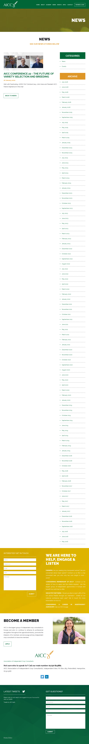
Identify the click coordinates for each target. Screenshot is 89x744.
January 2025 (66, 142)
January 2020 (66, 400)
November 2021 (67, 309)
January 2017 (66, 511)
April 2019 (65, 435)
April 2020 (65, 385)
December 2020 (67, 350)
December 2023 (67, 193)
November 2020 (67, 355)
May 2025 (65, 127)
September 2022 (67, 259)
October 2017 (66, 491)
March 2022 (65, 289)
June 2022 (65, 274)
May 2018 (65, 471)
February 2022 (66, 294)
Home (38, 4)
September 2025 (67, 117)
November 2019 (67, 410)
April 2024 (65, 173)
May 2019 (65, 430)
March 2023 (65, 233)
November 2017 (67, 486)
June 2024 (65, 163)
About (43, 4)
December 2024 (67, 148)
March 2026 (65, 97)
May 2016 (65, 541)
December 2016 (67, 516)
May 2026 (65, 92)
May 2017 (65, 501)
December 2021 (67, 304)
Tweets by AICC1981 (9, 702)
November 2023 (67, 198)
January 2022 (66, 299)
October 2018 (66, 466)
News (54, 4)
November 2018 (67, 461)
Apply (64, 4)
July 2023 (65, 213)
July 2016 (65, 531)
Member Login (80, 4)
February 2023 (66, 238)
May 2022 (65, 279)
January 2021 (66, 344)
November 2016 (67, 521)
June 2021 (65, 324)
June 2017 (65, 496)
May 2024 (65, 168)
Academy (48, 4)
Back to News (11, 96)
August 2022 (66, 264)
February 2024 (66, 183)
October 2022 (66, 254)
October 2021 (66, 314)
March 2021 (65, 334)
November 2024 (67, 153)
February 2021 (66, 339)
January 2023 (66, 243)
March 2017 (65, 506)
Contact (70, 4)
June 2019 (65, 425)
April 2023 (65, 228)
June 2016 (65, 536)
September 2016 (67, 526)
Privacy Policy (8, 737)
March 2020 (65, 390)
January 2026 (66, 107)
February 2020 (66, 395)
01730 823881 (55, 665)
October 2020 (66, 360)
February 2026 (66, 102)
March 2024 (65, 178)
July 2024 (65, 158)
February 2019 (66, 446)
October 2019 (66, 415)
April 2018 (65, 476)
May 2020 (65, 380)
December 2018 (67, 456)
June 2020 (65, 375)
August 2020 (66, 370)
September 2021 (67, 319)
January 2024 (66, 188)
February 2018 (66, 481)
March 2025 (65, 137)
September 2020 (67, 365)
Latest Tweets (12, 691)
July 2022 (65, 269)
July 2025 (65, 122)
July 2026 (65, 82)
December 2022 (67, 249)
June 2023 (65, 218)
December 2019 (67, 405)
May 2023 (65, 223)
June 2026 (65, 87)
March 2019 (65, 440)
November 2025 (67, 112)
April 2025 (65, 132)
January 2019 (66, 451)
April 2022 (65, 284)
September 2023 (67, 208)
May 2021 (65, 329)
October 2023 (66, 203)
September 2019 (67, 420)
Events (59, 4)
